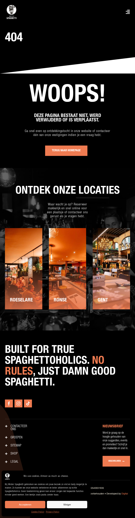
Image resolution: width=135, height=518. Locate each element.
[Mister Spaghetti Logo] (11, 5)
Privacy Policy (52, 512)
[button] (7, 268)
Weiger (67, 504)
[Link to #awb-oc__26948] (128, 12)
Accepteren (25, 504)
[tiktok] (28, 403)
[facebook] (9, 403)
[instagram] (18, 403)
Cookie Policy (37, 512)
